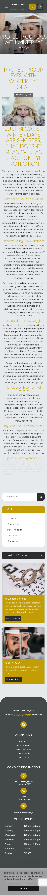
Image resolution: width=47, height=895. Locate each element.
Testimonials (13, 535)
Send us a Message (23, 812)
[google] (23, 724)
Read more (11, 618)
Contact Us (12, 541)
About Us (11, 518)
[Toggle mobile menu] (6, 6)
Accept (23, 888)
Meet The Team (15, 529)
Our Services (13, 524)
